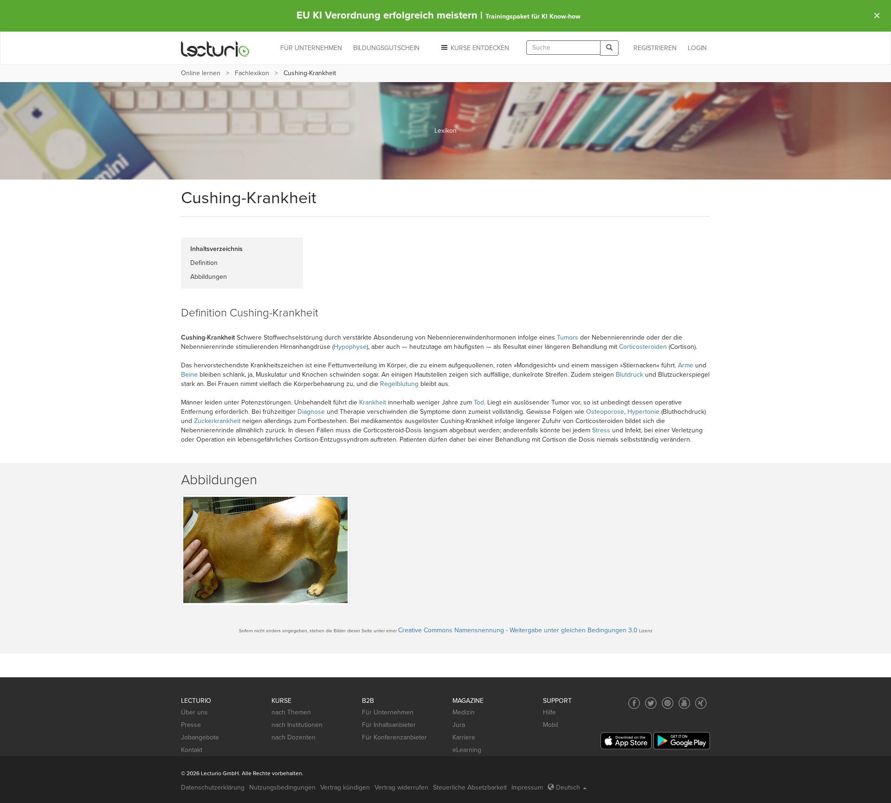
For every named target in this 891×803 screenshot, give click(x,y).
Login (697, 48)
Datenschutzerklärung (213, 787)
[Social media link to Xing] (701, 703)
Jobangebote (200, 737)
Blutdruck (629, 375)
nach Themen (291, 712)
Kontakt (191, 750)
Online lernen (200, 73)
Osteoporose (605, 412)
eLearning (466, 750)
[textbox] (563, 47)
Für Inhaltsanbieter (389, 725)
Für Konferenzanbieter (394, 737)
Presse (191, 725)
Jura (458, 725)
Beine (189, 375)
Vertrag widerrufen (401, 787)
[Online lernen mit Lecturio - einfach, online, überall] (215, 48)
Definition (204, 263)
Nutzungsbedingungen (282, 787)
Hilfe (549, 712)
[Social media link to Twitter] (651, 703)
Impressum (527, 787)
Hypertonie (643, 412)
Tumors (567, 337)
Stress (601, 430)
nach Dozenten (293, 737)
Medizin (463, 712)
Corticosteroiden (643, 347)
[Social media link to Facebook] (634, 703)
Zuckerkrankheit (217, 421)
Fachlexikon (252, 73)
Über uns (194, 712)
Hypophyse (350, 347)
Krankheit (372, 402)
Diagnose (311, 412)
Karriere (463, 737)
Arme (685, 365)
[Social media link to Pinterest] (667, 703)
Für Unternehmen (387, 712)
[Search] (609, 48)
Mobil (550, 725)
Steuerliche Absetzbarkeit (470, 787)
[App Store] (626, 741)
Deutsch (568, 787)
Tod (479, 402)
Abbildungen (208, 277)
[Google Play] (681, 740)
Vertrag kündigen (345, 787)
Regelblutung (399, 384)
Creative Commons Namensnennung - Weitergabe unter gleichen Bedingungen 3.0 (518, 630)
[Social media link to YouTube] (684, 703)
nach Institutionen (297, 725)
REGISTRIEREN (655, 48)
